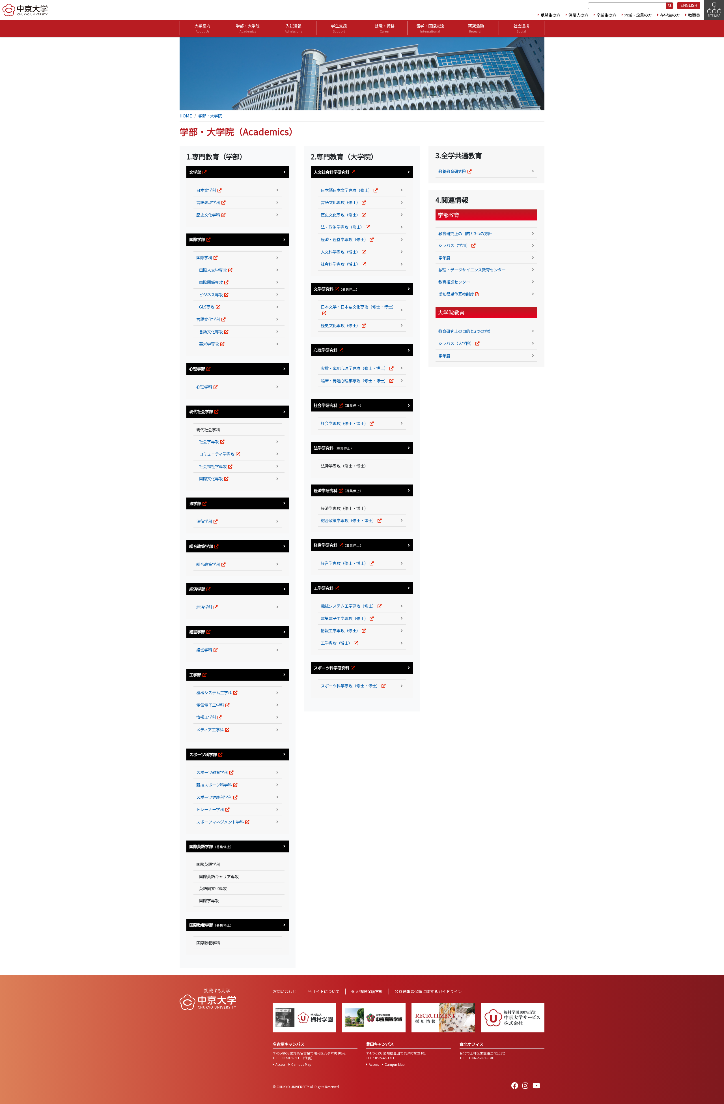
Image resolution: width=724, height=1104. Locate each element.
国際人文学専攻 (213, 270)
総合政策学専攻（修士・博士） (348, 520)
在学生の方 (670, 15)
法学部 (195, 503)
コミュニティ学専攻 (216, 454)
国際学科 (204, 257)
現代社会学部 (201, 411)
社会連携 (521, 28)
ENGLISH (688, 5)
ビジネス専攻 (211, 294)
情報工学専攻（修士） (340, 630)
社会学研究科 (325, 405)
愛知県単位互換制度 (456, 294)
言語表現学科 (208, 202)
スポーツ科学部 (203, 754)
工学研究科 (323, 588)
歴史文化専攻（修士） (340, 215)
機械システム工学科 (214, 692)
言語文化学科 (208, 319)
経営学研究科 (325, 545)
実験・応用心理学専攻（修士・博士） (354, 368)
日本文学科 (206, 190)
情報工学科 (206, 717)
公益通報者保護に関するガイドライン (428, 991)
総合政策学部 (201, 546)
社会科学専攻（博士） (340, 264)
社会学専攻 (209, 441)
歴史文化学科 (208, 215)
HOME (186, 116)
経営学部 (197, 631)
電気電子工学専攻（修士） (344, 618)
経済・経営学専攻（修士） (344, 239)
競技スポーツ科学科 (214, 785)
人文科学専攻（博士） (340, 252)
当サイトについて (324, 991)
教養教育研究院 (452, 171)
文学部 (195, 172)
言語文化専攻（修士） (340, 202)
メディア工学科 (210, 729)
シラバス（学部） (454, 245)
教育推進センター (454, 282)
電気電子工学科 (210, 705)
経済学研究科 (325, 490)
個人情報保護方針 (367, 991)
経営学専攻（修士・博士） (344, 563)
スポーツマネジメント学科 (220, 822)
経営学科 (204, 650)
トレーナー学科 (210, 809)
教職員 (694, 15)
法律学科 (204, 521)
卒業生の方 (606, 15)
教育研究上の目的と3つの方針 (465, 233)
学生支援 (339, 28)
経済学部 (197, 589)
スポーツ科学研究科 (331, 668)
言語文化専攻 (211, 332)
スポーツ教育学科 (212, 772)
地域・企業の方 (638, 15)
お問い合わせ (284, 991)
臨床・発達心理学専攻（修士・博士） (354, 380)
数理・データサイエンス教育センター (472, 270)
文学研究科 (323, 289)
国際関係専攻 (211, 282)
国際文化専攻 (211, 478)
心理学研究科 (325, 350)
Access (280, 1064)
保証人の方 (578, 15)
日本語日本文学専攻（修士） (346, 190)
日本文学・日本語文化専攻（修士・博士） (358, 307)
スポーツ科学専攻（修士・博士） (350, 686)
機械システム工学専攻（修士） (348, 606)
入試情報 (293, 28)
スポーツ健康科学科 (214, 797)
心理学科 (204, 387)
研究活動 (476, 28)
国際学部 (197, 239)
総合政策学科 (208, 564)
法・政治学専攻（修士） (342, 227)
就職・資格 (385, 28)
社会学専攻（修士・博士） (344, 423)
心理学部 (197, 369)
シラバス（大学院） (456, 343)
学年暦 (444, 258)
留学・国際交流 (430, 28)
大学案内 (202, 28)
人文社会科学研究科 (331, 172)
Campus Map (301, 1064)
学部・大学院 (248, 28)
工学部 (195, 675)
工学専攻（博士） (336, 643)
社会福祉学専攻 (213, 466)
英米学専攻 (209, 344)
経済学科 (204, 607)
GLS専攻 (206, 307)
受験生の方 (550, 15)
